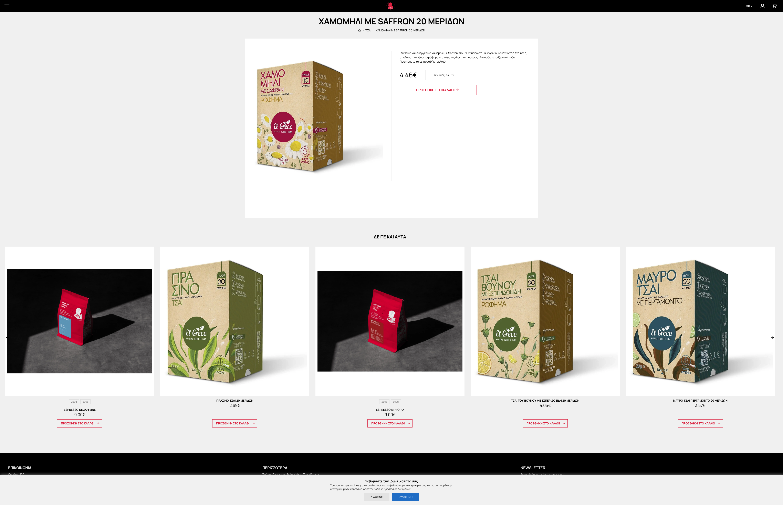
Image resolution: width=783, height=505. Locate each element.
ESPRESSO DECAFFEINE (80, 410)
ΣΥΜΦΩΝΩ (405, 497)
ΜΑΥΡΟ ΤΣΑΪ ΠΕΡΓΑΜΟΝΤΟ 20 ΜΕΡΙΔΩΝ (700, 400)
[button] (7, 337)
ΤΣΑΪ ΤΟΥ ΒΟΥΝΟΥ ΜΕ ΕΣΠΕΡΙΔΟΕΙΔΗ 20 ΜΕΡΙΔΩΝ (545, 400)
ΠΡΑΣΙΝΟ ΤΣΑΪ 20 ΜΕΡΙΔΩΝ (234, 400)
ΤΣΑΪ (368, 30)
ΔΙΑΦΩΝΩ (377, 497)
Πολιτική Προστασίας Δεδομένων (392, 489)
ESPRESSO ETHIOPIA (390, 410)
